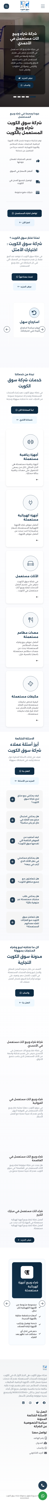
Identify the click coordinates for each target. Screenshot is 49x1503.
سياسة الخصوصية (35, 1422)
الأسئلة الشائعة (37, 1415)
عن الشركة (40, 1426)
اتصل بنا (41, 1411)
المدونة (42, 1419)
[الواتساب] (42, 1495)
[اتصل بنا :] (42, 1485)
